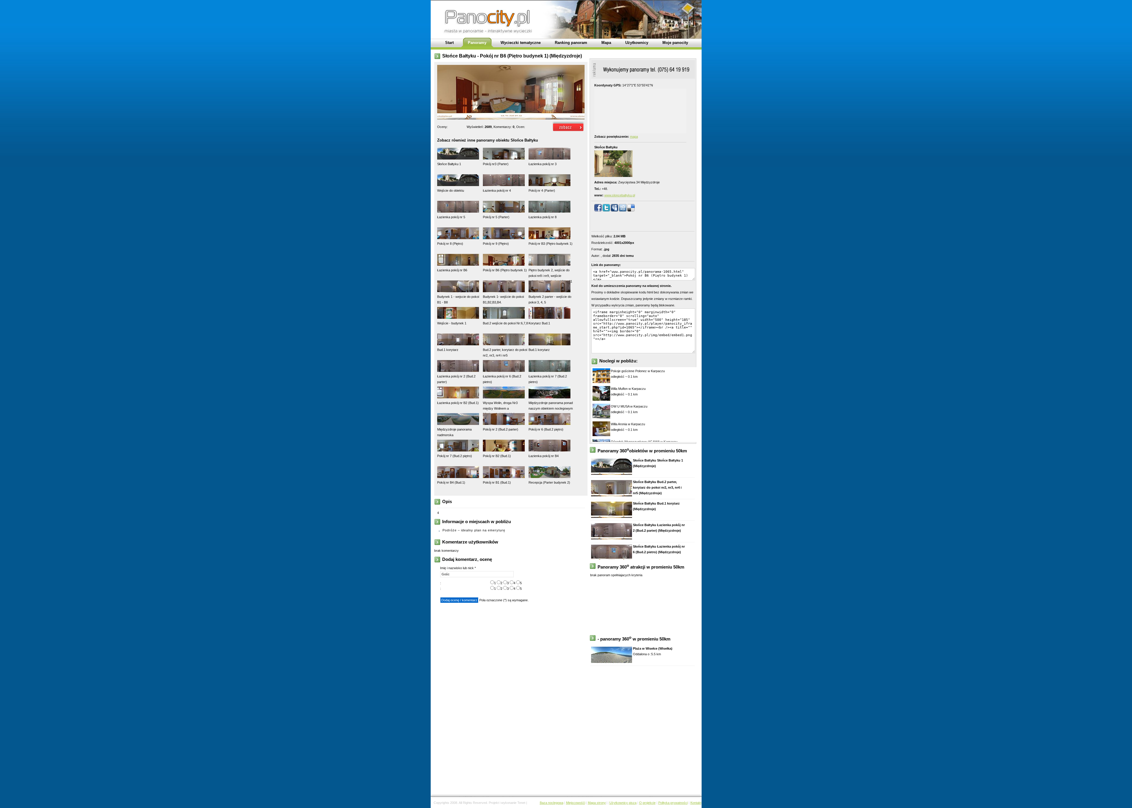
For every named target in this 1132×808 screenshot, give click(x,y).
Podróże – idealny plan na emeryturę (473, 530)
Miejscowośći (575, 802)
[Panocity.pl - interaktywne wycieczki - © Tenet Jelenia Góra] (568, 131)
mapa (634, 136)
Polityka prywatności (673, 802)
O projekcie (647, 802)
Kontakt (695, 802)
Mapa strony (597, 802)
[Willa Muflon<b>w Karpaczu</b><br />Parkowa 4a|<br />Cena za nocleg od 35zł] (601, 399)
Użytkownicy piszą (622, 802)
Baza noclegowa (551, 802)
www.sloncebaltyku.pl (619, 195)
